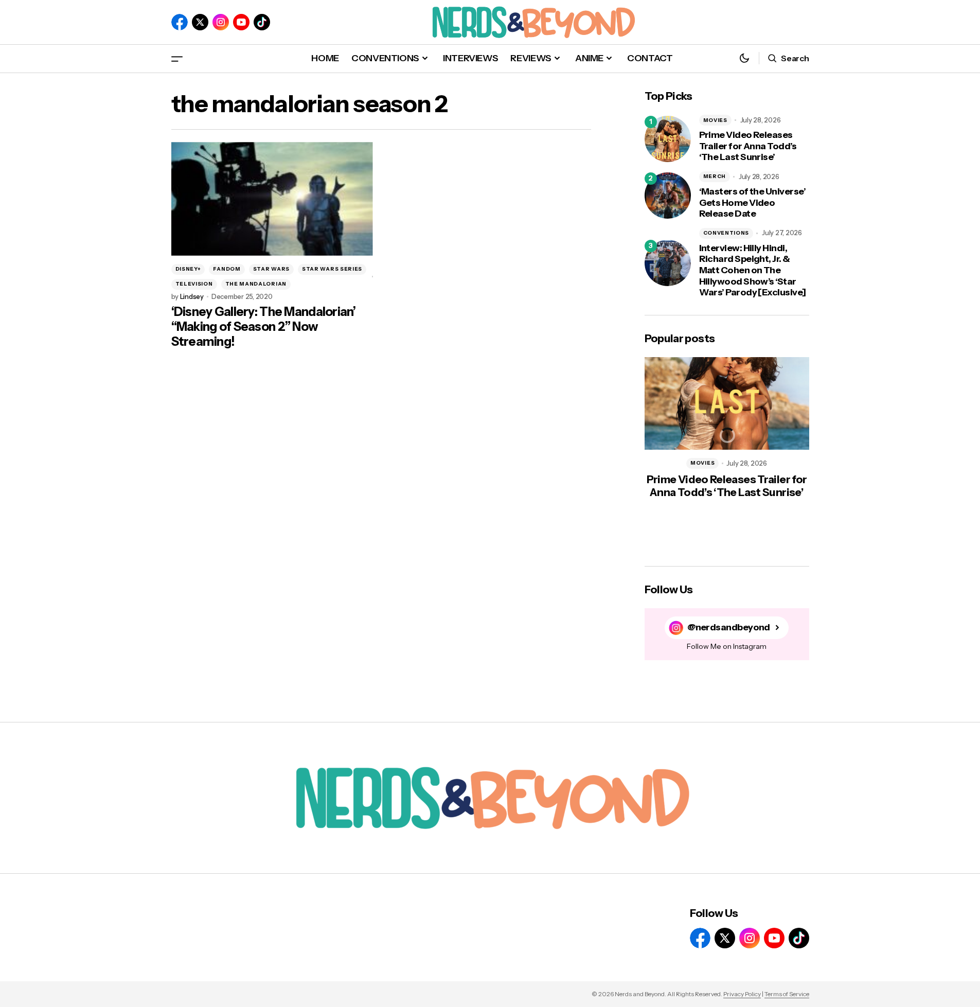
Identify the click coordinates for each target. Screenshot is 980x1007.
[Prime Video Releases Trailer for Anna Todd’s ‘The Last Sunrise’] (668, 139)
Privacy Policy (742, 994)
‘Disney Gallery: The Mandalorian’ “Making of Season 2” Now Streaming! (263, 327)
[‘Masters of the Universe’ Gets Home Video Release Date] (668, 195)
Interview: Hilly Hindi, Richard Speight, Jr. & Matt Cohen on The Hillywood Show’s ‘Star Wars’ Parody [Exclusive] (752, 270)
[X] (200, 22)
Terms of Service (786, 994)
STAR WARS (271, 269)
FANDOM (226, 269)
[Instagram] (220, 22)
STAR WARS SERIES (332, 269)
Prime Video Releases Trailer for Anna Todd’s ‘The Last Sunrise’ (748, 146)
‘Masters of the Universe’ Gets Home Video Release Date (752, 202)
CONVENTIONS (726, 232)
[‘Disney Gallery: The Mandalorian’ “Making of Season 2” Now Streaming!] (272, 199)
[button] (177, 58)
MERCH (714, 176)
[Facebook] (179, 22)
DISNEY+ (188, 269)
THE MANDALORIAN (256, 283)
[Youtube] (241, 22)
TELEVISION (194, 283)
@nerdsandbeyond (728, 627)
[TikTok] (262, 22)
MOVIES (715, 120)
